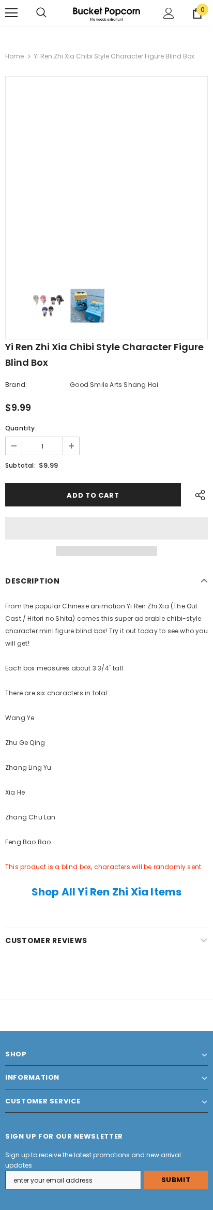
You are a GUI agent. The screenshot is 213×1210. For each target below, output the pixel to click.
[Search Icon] (41, 13)
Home (14, 56)
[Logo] (106, 12)
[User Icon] (168, 13)
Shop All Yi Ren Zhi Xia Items (107, 892)
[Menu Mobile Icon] (11, 13)
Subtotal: (20, 465)
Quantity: (21, 428)
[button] (106, 528)
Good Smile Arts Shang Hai (114, 384)
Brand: (16, 384)
